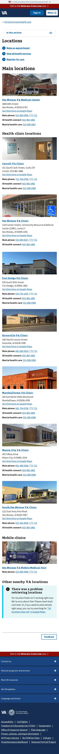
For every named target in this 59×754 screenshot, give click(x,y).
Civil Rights (22, 721)
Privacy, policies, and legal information (20, 733)
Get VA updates (8, 689)
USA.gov (47, 737)
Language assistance (11, 698)
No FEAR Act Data (31, 737)
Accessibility (7, 721)
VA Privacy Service (10, 737)
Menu (51, 12)
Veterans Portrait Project (43, 741)
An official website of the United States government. (30, 2)
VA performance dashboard (14, 741)
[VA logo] (4, 12)
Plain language (38, 729)
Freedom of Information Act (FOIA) (18, 725)
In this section (14, 33)
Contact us (6, 661)
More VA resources (9, 679)
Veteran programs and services (15, 670)
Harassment (45, 725)
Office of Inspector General (14, 729)
